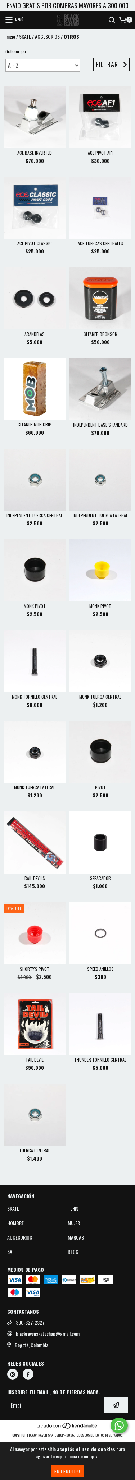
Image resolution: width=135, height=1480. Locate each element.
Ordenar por (15, 51)
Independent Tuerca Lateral (100, 515)
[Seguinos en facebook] (28, 1374)
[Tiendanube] (67, 1427)
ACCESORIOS (47, 36)
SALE (12, 1251)
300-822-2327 (30, 1322)
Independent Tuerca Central (34, 515)
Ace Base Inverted (34, 152)
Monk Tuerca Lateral (34, 787)
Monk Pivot (35, 606)
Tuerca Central (34, 1150)
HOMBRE (15, 1223)
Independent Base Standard (100, 424)
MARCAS (76, 1237)
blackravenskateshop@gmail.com (48, 1333)
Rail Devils (34, 878)
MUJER (74, 1223)
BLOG (73, 1251)
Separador (100, 878)
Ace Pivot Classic (34, 243)
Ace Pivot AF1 (100, 152)
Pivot (100, 787)
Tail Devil (35, 1059)
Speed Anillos (100, 968)
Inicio (10, 36)
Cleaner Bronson (100, 334)
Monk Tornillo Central (34, 696)
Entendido (67, 1471)
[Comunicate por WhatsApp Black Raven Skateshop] (119, 1425)
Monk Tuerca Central (100, 696)
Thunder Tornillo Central (100, 1059)
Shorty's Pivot (34, 968)
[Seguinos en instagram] (12, 1374)
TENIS (73, 1208)
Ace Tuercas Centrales (100, 243)
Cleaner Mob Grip (34, 424)
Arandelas (34, 334)
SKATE (25, 36)
